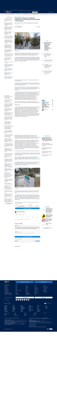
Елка (23, 214)
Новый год (16, 214)
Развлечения (36, 291)
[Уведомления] (50, 12)
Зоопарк (20, 214)
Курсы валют (33, 10)
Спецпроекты (45, 291)
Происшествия (37, 289)
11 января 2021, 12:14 (17, 24)
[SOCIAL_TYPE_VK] (30, 206)
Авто (16, 285)
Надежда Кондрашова (20, 211)
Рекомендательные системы (32, 325)
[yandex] (28, 300)
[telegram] (16, 300)
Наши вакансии (6, 290)
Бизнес (17, 286)
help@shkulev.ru (9, 324)
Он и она (36, 285)
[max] (22, 300)
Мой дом (27, 290)
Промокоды (11, 10)
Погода (19, 10)
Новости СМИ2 (17, 246)
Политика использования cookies (32, 324)
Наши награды (6, 289)
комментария (18, 26)
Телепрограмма (22, 10)
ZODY (38, 10)
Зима (26, 285)
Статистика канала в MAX (8, 294)
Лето (26, 289)
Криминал (27, 286)
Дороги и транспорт (18, 290)
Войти (17, 241)
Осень (35, 286)
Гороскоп (29, 10)
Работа (36, 290)
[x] (24, 300)
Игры (36, 10)
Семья (35, 294)
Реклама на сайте (6, 285)
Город (16, 289)
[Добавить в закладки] (37, 27)
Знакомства (15, 10)
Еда (16, 291)
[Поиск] (48, 12)
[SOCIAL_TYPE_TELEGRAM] (37, 206)
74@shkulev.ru (12, 323)
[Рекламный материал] (35, 12)
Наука (26, 291)
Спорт (44, 285)
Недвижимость (6, 10)
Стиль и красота (45, 286)
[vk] (18, 300)
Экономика (45, 290)
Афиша (26, 10)
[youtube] (26, 300)
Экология (44, 289)
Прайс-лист (6, 286)
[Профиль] (52, 12)
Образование (27, 294)
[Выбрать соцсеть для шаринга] (39, 27)
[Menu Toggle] (5, 12)
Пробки (25, 12)
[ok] (20, 300)
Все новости (8, 17)
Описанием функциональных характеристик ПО (34, 321)
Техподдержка (6, 291)
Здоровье (17, 294)
